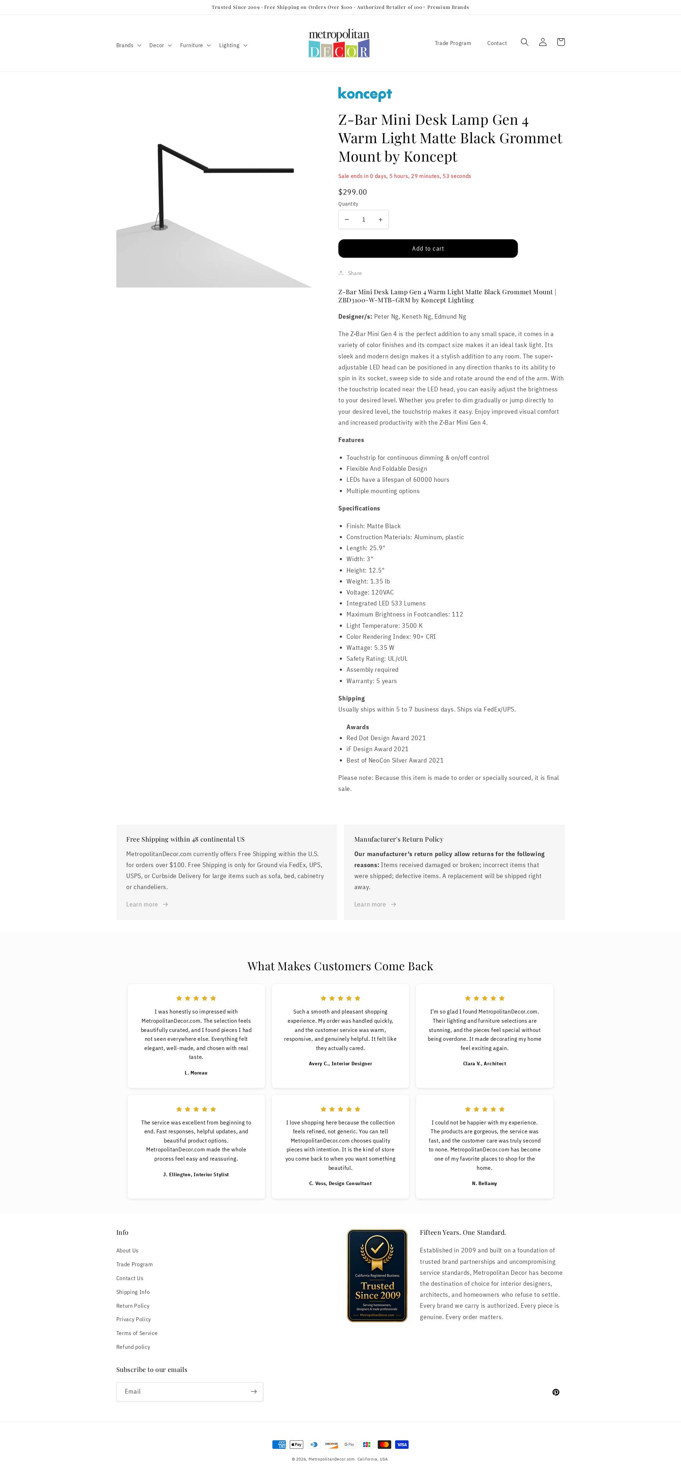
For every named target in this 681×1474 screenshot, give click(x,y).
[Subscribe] (254, 1391)
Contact (497, 42)
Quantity (348, 203)
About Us (127, 1250)
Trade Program (453, 42)
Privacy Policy (133, 1319)
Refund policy (133, 1346)
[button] (128, 45)
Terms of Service (137, 1332)
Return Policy (133, 1305)
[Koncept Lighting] (451, 95)
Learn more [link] (142, 904)
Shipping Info (133, 1291)
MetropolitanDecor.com (332, 1459)
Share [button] (355, 273)
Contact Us (130, 1278)
